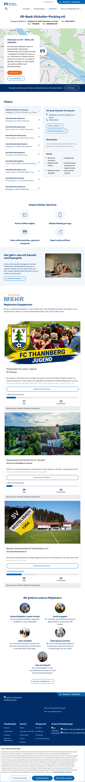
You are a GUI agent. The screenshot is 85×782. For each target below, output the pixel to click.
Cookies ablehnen (42, 778)
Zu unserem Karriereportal (13, 278)
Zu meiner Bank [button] (13, 73)
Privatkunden (48, 2)
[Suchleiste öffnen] (6, 8)
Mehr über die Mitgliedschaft (41, 681)
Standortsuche (24, 735)
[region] (42, 764)
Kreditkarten (39, 731)
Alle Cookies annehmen (64, 778)
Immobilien (7, 735)
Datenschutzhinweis (59, 772)
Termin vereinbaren (53, 126)
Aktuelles (23, 742)
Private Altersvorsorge (42, 738)
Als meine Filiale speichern (56, 131)
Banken (22, 728)
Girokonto (38, 728)
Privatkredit (39, 735)
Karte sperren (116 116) (27, 731)
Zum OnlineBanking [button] (15, 78)
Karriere (22, 738)
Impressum (68, 772)
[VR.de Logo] (13, 4)
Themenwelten (8, 731)
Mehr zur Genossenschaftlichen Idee (55, 708)
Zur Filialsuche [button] (70, 88)
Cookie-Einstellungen (19, 778)
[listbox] (22, 148)
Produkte (7, 728)
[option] (22, 111)
